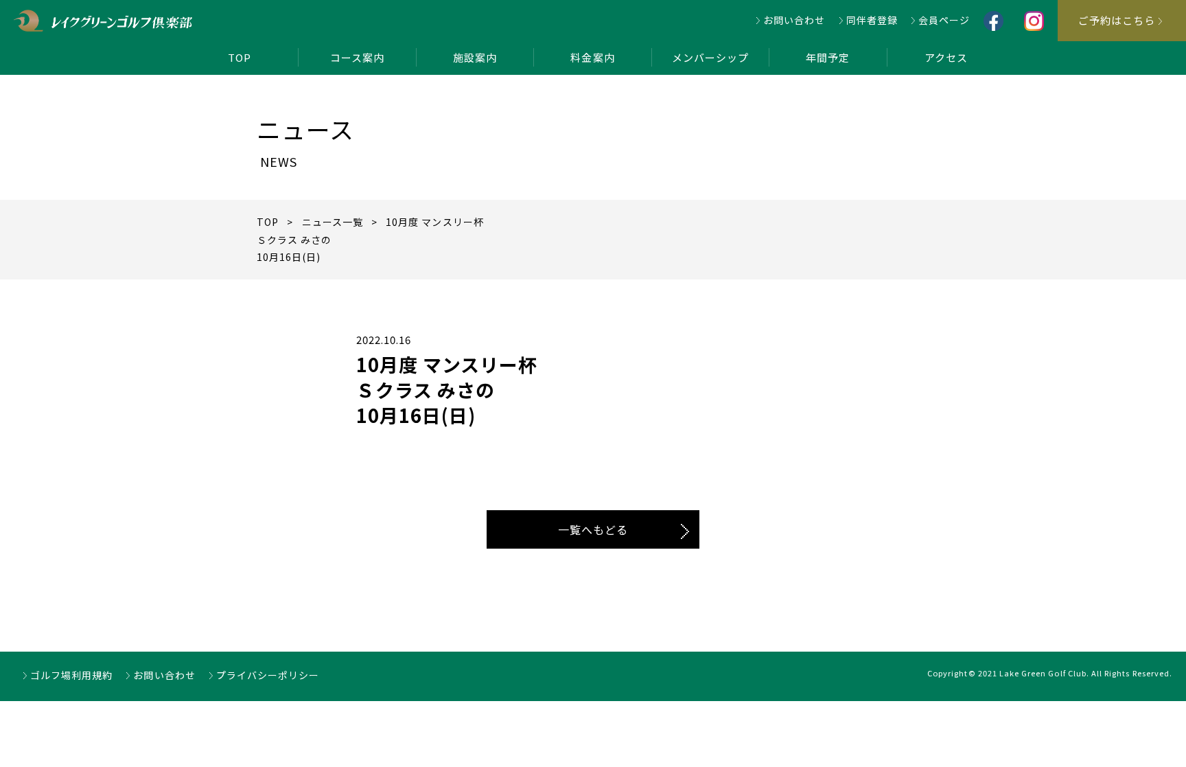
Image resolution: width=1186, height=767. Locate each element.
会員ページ (944, 20)
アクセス (946, 57)
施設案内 (475, 57)
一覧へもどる (593, 529)
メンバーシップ (710, 57)
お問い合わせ (794, 20)
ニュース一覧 (332, 222)
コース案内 (357, 57)
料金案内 (592, 57)
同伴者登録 (872, 20)
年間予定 (828, 57)
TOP (239, 57)
